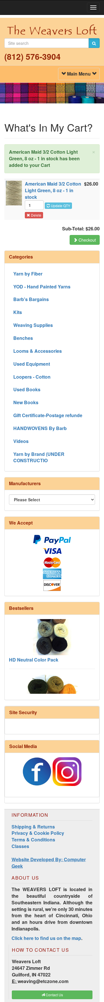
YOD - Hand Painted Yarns (41, 286)
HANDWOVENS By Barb (40, 428)
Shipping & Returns (33, 826)
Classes (20, 846)
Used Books (26, 389)
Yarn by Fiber (27, 273)
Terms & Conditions (33, 839)
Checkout (86, 240)
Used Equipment (31, 364)
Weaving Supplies (33, 325)
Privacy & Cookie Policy (38, 833)
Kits (17, 312)
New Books (25, 402)
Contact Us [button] (54, 994)
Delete (35, 215)
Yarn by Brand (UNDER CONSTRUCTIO (38, 457)
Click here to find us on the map (46, 938)
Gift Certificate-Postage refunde (47, 415)
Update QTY (60, 205)
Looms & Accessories (37, 351)
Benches (23, 338)
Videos (21, 441)
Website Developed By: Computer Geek (49, 862)
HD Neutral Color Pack (33, 655)
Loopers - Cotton (32, 376)
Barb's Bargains (31, 299)
